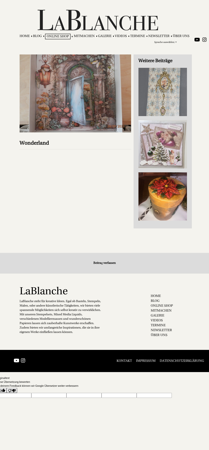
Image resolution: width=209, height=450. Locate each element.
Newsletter (158, 36)
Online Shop (58, 36)
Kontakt (124, 361)
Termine (137, 36)
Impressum (146, 361)
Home (25, 36)
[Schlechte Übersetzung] (12, 390)
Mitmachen (84, 36)
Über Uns (181, 36)
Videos (121, 36)
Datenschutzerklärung (182, 361)
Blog (37, 36)
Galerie (105, 36)
